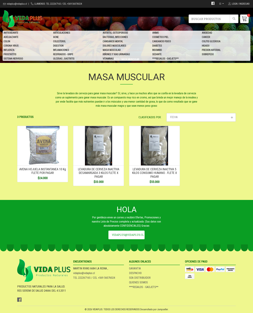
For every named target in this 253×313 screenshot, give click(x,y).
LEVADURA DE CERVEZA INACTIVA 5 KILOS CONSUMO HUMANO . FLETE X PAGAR (154, 172)
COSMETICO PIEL (160, 37)
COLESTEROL (59, 41)
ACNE (56, 37)
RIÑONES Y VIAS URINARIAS (116, 54)
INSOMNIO (157, 50)
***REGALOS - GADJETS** (165, 58)
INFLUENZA (9, 50)
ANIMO (155, 32)
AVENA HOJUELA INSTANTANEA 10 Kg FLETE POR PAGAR (42, 171)
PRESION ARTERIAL (211, 50)
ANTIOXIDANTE (11, 32)
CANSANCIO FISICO (161, 41)
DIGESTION (58, 45)
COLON (7, 41)
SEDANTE (157, 54)
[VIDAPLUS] (64, 18)
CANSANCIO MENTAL (113, 41)
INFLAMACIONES (61, 50)
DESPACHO (135, 273)
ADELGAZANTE (11, 37)
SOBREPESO (208, 54)
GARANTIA (135, 268)
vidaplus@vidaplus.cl (17, 3)
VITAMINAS (108, 58)
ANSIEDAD (207, 32)
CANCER (206, 37)
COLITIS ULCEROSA (211, 41)
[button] (201, 117)
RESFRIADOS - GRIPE (63, 54)
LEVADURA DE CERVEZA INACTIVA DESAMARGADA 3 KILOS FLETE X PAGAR (98, 172)
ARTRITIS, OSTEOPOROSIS (115, 32)
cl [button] (220, 3)
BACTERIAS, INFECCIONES (115, 37)
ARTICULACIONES (61, 32)
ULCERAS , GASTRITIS (64, 58)
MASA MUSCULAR (112, 50)
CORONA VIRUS (11, 45)
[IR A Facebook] (212, 3)
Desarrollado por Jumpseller (154, 309)
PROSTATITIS (10, 54)
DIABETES (157, 45)
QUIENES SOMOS (138, 282)
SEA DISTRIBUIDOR (140, 277)
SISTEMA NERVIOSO (13, 58)
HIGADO (205, 45)
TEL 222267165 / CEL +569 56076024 (94, 277)
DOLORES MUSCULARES (114, 45)
